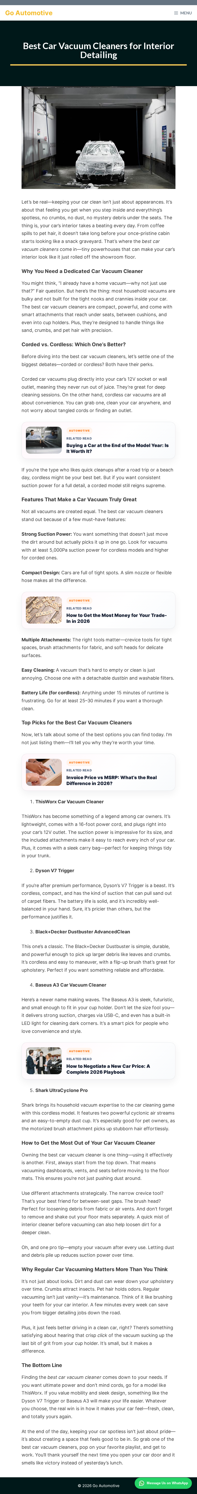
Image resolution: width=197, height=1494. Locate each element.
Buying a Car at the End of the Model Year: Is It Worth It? (117, 448)
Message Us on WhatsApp (167, 1483)
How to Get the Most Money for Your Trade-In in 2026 (116, 618)
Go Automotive (29, 13)
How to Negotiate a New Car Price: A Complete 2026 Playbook (108, 1069)
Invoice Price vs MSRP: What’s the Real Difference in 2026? (111, 780)
